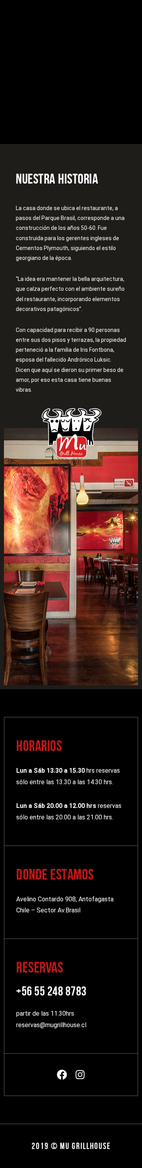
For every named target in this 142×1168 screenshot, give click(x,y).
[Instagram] (80, 1074)
